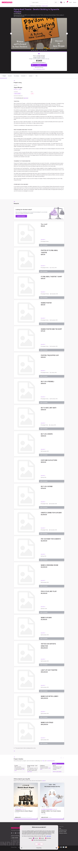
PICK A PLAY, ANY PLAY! (49, 591)
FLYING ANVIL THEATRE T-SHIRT (51, 277)
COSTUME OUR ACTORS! (49, 460)
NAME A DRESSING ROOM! (49, 565)
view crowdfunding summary (39, 69)
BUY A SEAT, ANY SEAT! (48, 408)
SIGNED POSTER (46, 303)
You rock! (44, 224)
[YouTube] (15, 833)
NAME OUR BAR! (46, 618)
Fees (60, 828)
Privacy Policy (14, 847)
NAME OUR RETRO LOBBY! (49, 696)
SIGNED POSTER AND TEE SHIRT (51, 329)
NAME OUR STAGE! (47, 722)
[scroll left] (11, 33)
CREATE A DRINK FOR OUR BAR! (51, 513)
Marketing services (63, 830)
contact (19, 89)
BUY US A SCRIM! (46, 486)
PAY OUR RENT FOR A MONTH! (51, 539)
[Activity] (67, 2)
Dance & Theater (17, 93)
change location (44, 5)
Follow (39, 65)
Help (43, 760)
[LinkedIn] (19, 833)
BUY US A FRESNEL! (47, 381)
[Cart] (64, 2)
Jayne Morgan (18, 13)
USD (56, 2)
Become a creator (62, 831)
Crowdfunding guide (50, 760)
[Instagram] (17, 833)
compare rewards (21, 216)
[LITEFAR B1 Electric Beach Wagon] (26, 795)
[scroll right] (67, 33)
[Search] (31, 2)
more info (16, 89)
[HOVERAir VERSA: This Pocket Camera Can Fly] (52, 795)
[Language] (61, 2)
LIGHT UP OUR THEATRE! (49, 670)
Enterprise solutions (63, 833)
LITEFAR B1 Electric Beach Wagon (24, 811)
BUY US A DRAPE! (47, 434)
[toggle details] (37, 819)
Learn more (29, 771)
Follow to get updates (57, 771)
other (32, 93)
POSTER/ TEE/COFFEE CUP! (50, 355)
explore (43, 780)
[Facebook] (11, 833)
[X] (13, 833)
